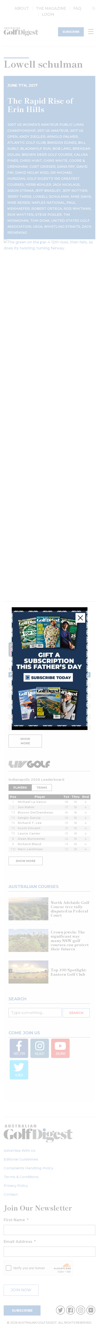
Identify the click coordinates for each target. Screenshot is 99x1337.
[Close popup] (80, 618)
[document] (49, 668)
